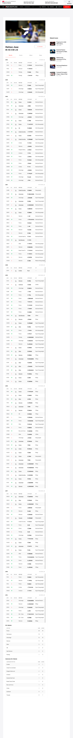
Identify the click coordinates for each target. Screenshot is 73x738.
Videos (30, 55)
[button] (33, 6)
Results (10, 55)
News (40, 55)
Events (20, 55)
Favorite (40, 46)
